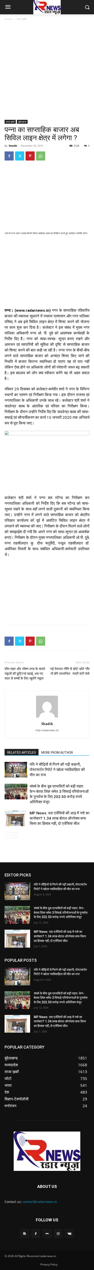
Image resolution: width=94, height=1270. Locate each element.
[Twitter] (19, 156)
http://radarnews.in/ (47, 730)
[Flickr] (46, 1233)
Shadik (13, 145)
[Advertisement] (47, 71)
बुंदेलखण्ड (22, 121)
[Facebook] (9, 156)
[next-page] (15, 835)
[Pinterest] (30, 156)
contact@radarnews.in (40, 1202)
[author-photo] (47, 717)
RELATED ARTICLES (21, 752)
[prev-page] (7, 835)
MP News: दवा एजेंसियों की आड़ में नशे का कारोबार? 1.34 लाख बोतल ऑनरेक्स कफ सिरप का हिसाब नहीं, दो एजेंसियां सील (59, 818)
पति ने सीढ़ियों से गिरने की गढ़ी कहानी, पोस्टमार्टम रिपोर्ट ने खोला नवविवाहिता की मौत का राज (57, 769)
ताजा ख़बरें (22, 19)
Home (8, 19)
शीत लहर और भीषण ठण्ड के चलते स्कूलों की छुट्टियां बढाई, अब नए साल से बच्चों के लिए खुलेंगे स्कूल (25, 673)
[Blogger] (24, 1233)
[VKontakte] (69, 1233)
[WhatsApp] (40, 156)
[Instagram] (58, 1233)
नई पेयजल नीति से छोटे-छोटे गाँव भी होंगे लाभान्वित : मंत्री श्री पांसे (69, 671)
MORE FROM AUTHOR (57, 752)
